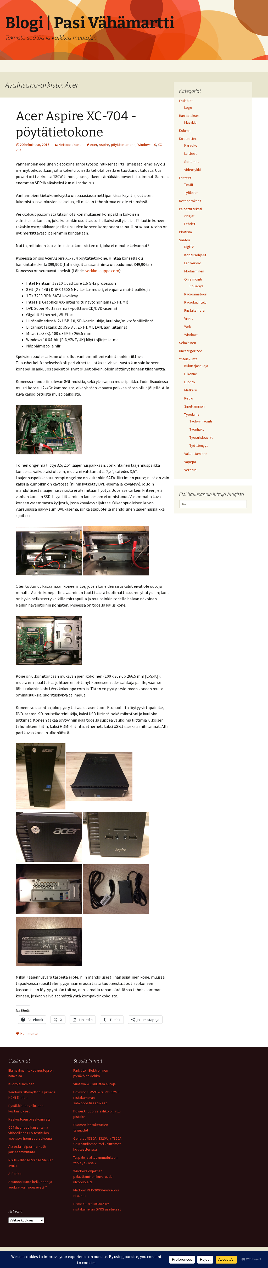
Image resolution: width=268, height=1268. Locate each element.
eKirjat (189, 215)
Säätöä (184, 240)
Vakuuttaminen (195, 453)
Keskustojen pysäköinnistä (29, 1119)
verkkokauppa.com (102, 270)
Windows (191, 334)
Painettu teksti (190, 209)
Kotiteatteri (188, 138)
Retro (188, 398)
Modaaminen (194, 271)
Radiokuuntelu (195, 302)
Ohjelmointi (193, 279)
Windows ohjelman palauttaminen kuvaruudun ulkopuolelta (93, 1176)
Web (187, 326)
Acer (93, 144)
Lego (188, 107)
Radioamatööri (195, 294)
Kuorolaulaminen (21, 1084)
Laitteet (190, 153)
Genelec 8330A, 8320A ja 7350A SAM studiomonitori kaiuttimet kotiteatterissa (97, 1144)
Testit (188, 184)
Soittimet (191, 161)
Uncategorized (190, 351)
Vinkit (188, 318)
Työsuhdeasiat (201, 437)
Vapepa (190, 461)
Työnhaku (196, 429)
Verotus (190, 469)
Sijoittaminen (194, 406)
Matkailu (190, 390)
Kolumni (185, 130)
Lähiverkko (192, 263)
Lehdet (189, 223)
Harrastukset (189, 115)
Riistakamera (194, 310)
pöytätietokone (123, 144)
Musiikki (190, 122)
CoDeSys (196, 286)
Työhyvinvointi (200, 421)
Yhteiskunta (188, 359)
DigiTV (189, 246)
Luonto (189, 382)
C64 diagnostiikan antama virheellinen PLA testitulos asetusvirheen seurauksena (30, 1133)
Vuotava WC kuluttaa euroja (94, 1084)
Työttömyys (198, 445)
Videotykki (192, 169)
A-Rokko (14, 1173)
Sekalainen (187, 342)
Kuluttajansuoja (196, 365)
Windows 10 (146, 144)
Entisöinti (186, 100)
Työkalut (191, 192)
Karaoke (190, 145)
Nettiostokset (70, 144)
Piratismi (186, 232)
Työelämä (191, 414)
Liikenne (190, 374)
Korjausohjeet (195, 255)
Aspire (104, 144)
